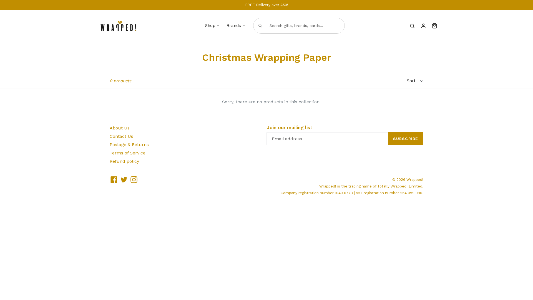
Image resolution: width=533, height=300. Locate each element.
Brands (234, 25)
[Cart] (434, 26)
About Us (120, 128)
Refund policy (124, 161)
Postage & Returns (129, 144)
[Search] (412, 26)
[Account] (423, 26)
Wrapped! (414, 180)
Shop (210, 25)
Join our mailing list (289, 127)
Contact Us (121, 136)
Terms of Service (127, 153)
